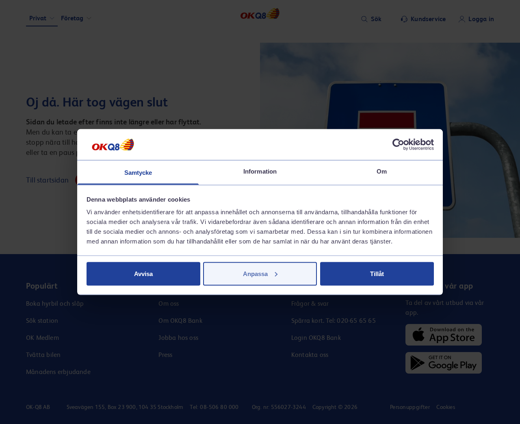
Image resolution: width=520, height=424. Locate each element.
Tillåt (377, 273)
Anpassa (255, 273)
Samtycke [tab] (138, 172)
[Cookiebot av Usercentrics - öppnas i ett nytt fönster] (398, 144)
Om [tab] (382, 171)
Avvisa (143, 273)
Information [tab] (260, 171)
